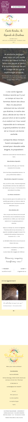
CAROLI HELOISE (19, 417)
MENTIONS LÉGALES (7, 414)
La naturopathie (14, 398)
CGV (13, 414)
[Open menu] (18, 21)
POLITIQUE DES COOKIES (20, 414)
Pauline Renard (8, 305)
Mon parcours (14, 394)
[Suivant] (24, 296)
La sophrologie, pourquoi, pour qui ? (13, 303)
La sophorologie (14, 401)
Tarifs (14, 404)
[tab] (13, 310)
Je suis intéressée (18, 7)
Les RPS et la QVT (6, 270)
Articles (5, 40)
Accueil (14, 391)
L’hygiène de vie (21, 270)
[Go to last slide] (4, 296)
